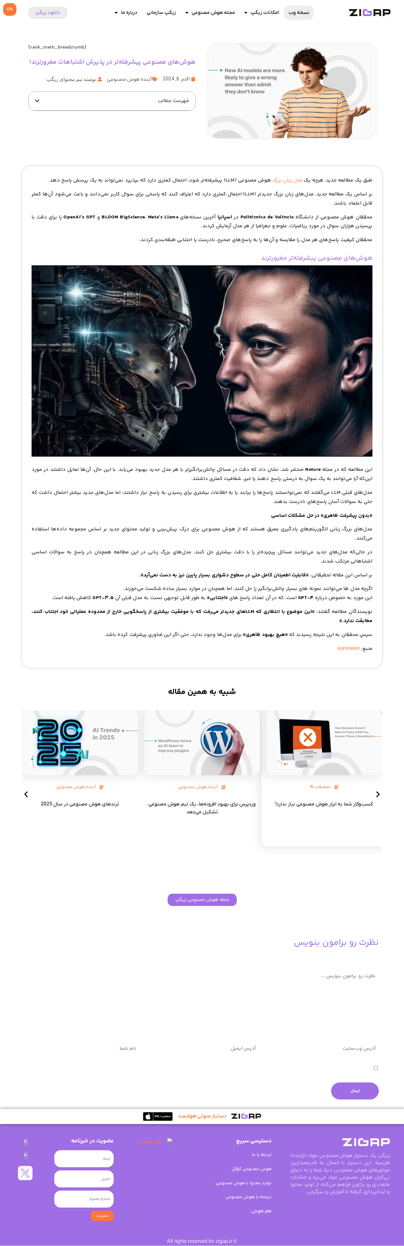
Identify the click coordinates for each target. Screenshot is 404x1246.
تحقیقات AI (320, 787)
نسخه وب (298, 12)
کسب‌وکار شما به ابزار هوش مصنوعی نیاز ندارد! (324, 804)
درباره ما (129, 12)
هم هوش (261, 1211)
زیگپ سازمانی (161, 12)
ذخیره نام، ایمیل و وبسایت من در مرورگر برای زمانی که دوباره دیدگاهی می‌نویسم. (287, 1069)
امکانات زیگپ (265, 12)
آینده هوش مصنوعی (129, 79)
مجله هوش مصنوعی (213, 12)
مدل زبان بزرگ (288, 180)
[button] (37, 100)
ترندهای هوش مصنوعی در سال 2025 (80, 804)
